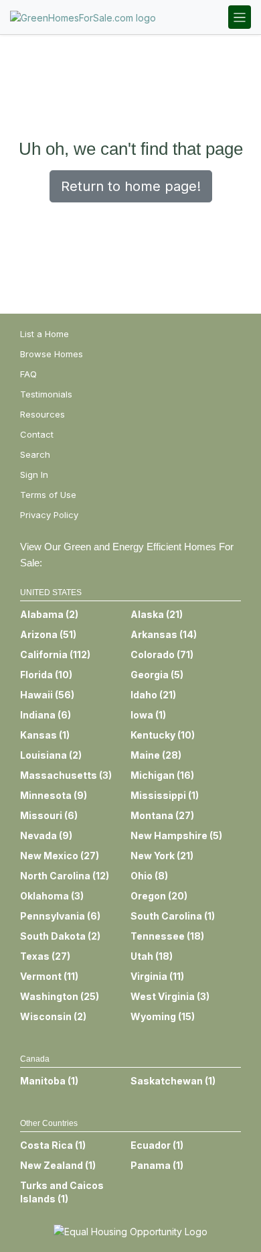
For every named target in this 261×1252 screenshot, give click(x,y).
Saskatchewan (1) (172, 1080)
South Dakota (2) (60, 936)
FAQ (28, 374)
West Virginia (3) (169, 996)
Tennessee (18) (167, 936)
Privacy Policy (49, 514)
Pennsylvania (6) (60, 916)
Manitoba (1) (49, 1080)
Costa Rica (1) (53, 1145)
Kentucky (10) (162, 735)
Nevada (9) (46, 835)
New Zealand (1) (58, 1165)
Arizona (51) (48, 634)
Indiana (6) (45, 715)
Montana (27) (162, 815)
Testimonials (46, 394)
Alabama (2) (49, 614)
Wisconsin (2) (53, 1016)
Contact (37, 434)
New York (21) (161, 855)
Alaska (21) (156, 614)
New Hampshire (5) (176, 835)
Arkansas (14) (163, 634)
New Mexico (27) (59, 855)
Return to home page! (131, 186)
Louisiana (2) (51, 755)
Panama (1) (156, 1165)
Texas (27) (45, 956)
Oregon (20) (158, 895)
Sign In (34, 474)
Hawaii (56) (47, 694)
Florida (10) (46, 674)
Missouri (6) (49, 815)
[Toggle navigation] (239, 17)
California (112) (55, 654)
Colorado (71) (161, 654)
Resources (42, 414)
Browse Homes (51, 354)
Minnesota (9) (53, 795)
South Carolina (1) (172, 916)
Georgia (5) (156, 674)
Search (35, 454)
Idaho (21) (153, 694)
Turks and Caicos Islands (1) (62, 1192)
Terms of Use (48, 494)
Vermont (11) (49, 976)
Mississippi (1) (164, 795)
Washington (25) (59, 996)
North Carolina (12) (64, 875)
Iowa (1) (148, 715)
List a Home (44, 333)
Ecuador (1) (156, 1145)
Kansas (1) (45, 735)
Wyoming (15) (162, 1016)
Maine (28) (155, 755)
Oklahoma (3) (52, 895)
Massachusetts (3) (66, 775)
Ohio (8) (149, 875)
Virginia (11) (157, 976)
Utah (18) (151, 956)
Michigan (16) (162, 775)
